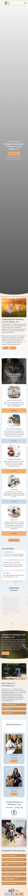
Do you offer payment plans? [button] (10, 883)
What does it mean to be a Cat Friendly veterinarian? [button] (11, 879)
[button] (25, 3)
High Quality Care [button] (8, 708)
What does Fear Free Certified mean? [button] (12, 874)
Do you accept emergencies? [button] (10, 855)
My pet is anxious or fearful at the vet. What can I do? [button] (14, 864)
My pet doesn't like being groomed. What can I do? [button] (14, 869)
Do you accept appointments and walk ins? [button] (13, 859)
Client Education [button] (8, 712)
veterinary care (10, 689)
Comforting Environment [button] (10, 704)
